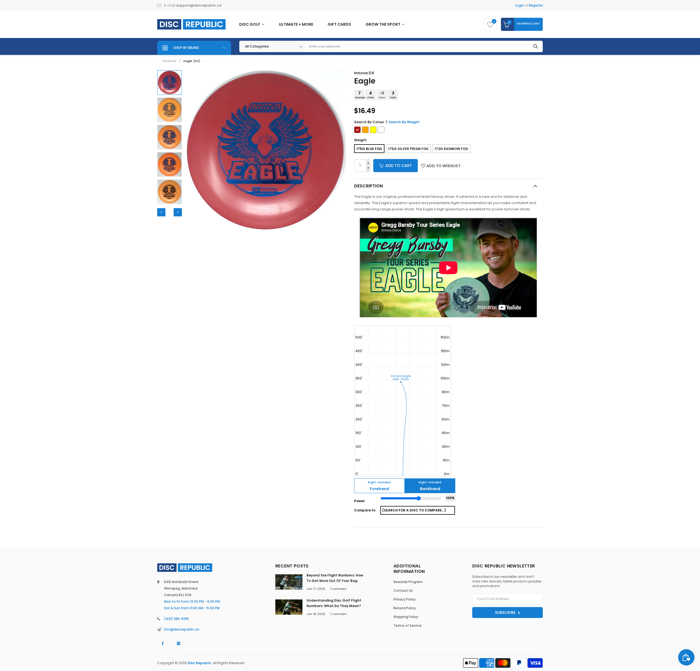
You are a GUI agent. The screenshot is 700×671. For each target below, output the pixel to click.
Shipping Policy (405, 616)
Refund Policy (404, 608)
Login (519, 5)
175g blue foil (369, 148)
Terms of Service (407, 625)
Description (368, 186)
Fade (393, 94)
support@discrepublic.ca (198, 5)
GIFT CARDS (339, 24)
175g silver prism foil (408, 148)
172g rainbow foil (451, 148)
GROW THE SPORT (383, 24)
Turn (382, 94)
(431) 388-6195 (176, 618)
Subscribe (506, 612)
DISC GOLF (250, 24)
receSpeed (359, 94)
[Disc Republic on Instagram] (178, 643)
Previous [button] (161, 212)
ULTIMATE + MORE (296, 24)
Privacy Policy (404, 599)
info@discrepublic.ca (181, 629)
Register (536, 5)
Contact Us (403, 590)
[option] (169, 82)
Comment (338, 589)
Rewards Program (408, 581)
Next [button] (178, 212)
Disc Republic (199, 663)
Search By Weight (404, 122)
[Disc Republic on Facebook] (162, 643)
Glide (370, 94)
